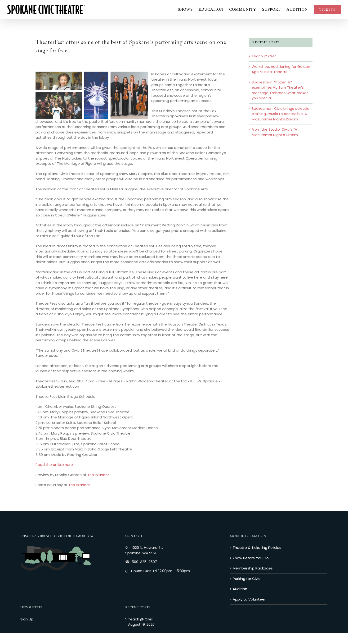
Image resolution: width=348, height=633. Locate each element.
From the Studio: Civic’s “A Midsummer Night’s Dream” (275, 132)
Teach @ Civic (264, 56)
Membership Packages (253, 568)
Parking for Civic (246, 578)
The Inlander (98, 474)
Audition (240, 588)
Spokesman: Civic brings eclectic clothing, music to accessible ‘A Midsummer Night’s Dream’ (280, 114)
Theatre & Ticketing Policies (257, 547)
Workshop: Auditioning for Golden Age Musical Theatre (281, 69)
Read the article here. (55, 464)
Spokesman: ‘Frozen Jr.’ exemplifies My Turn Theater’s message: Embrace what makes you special (280, 90)
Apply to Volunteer (249, 599)
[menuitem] (188, 9)
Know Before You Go (251, 557)
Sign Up (26, 619)
